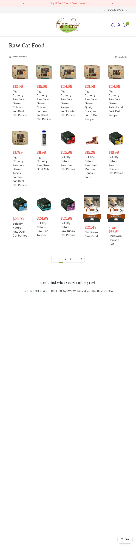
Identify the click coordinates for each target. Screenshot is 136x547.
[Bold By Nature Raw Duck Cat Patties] (20, 204)
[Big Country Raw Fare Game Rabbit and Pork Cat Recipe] (116, 72)
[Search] (113, 25)
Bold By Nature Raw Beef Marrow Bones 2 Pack (91, 167)
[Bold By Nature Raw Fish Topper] (44, 204)
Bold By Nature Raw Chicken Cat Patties (116, 165)
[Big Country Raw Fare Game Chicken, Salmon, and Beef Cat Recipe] (44, 72)
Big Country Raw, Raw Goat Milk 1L (43, 165)
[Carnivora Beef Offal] (92, 208)
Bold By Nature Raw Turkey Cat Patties (68, 229)
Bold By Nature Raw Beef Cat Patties (68, 163)
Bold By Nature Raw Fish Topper (42, 229)
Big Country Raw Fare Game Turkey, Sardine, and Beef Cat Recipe (20, 171)
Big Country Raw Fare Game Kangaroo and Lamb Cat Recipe (68, 103)
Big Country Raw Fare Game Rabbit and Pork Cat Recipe (116, 103)
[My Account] (119, 25)
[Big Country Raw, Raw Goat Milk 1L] (44, 138)
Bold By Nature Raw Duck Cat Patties (20, 229)
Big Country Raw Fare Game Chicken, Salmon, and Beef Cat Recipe (44, 105)
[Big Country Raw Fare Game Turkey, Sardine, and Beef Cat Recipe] (20, 138)
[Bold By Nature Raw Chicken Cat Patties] (116, 138)
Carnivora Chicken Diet (115, 240)
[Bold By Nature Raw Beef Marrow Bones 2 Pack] (92, 138)
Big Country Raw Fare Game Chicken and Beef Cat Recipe (20, 103)
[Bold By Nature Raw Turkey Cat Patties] (68, 204)
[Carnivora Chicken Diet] (116, 208)
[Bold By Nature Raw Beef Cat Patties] (68, 138)
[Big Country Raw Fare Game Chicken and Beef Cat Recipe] (20, 72)
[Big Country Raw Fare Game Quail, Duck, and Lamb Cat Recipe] (92, 72)
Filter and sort (20, 56)
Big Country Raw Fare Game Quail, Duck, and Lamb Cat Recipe (91, 105)
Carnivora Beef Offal (91, 234)
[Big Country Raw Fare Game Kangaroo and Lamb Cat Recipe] (68, 72)
